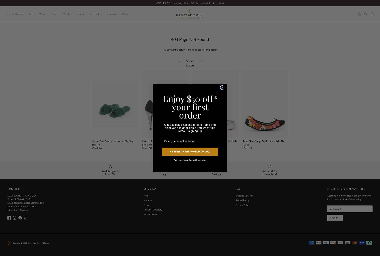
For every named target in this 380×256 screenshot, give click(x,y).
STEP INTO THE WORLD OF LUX (190, 151)
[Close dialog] (222, 87)
